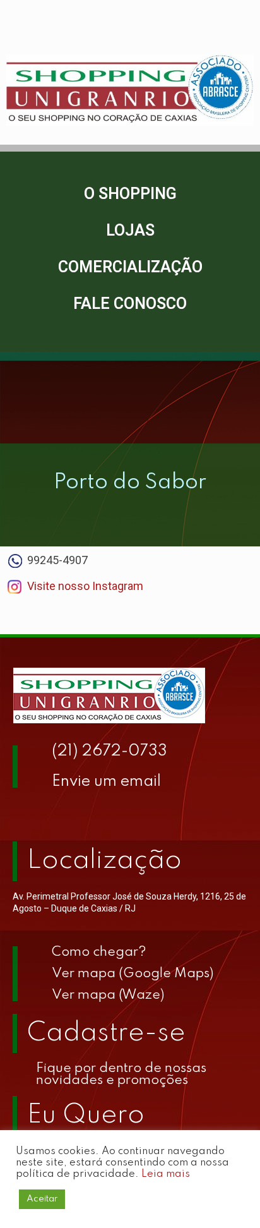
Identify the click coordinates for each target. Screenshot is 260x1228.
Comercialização (130, 267)
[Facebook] (28, 813)
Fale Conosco (130, 303)
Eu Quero (86, 1115)
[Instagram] (60, 813)
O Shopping (130, 193)
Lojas (130, 230)
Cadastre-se (106, 1033)
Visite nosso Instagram (85, 586)
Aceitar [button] (42, 1199)
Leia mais (165, 1174)
